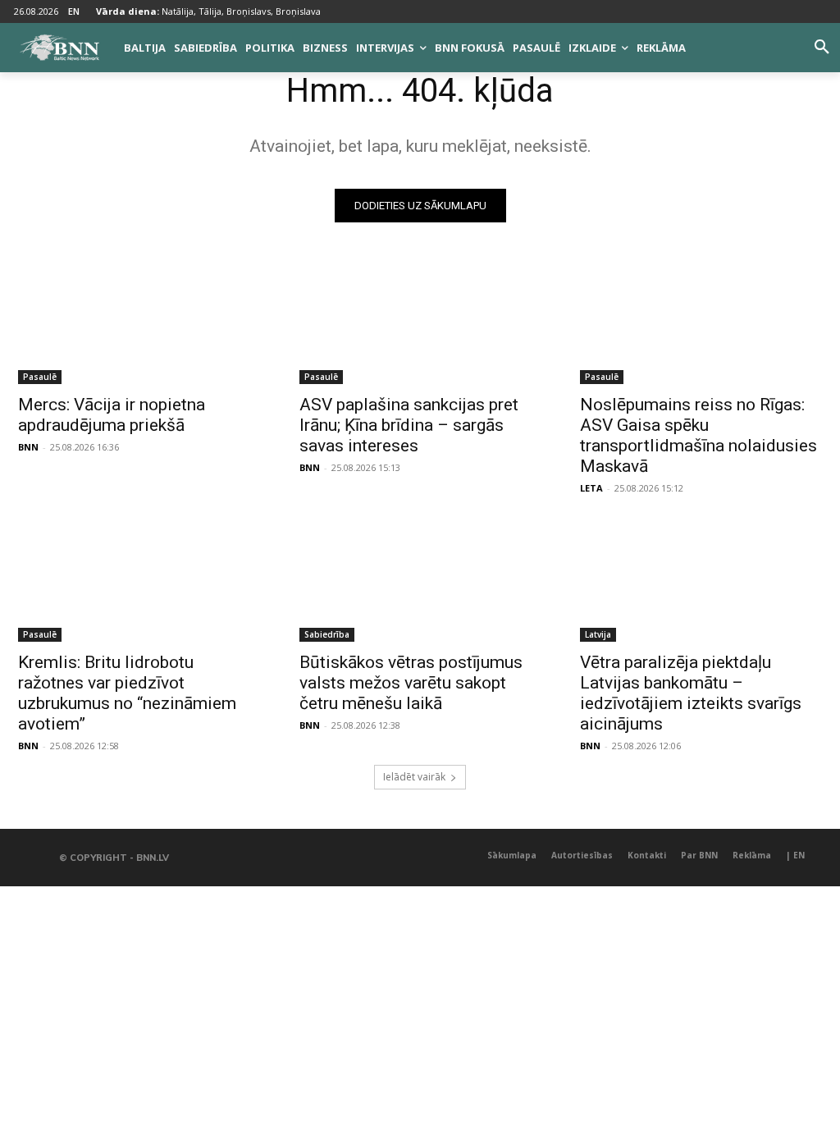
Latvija (598, 634)
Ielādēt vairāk (414, 777)
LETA (591, 488)
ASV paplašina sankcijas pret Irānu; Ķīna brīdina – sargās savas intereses (408, 425)
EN (74, 11)
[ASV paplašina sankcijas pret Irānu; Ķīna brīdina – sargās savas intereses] (420, 323)
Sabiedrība (326, 634)
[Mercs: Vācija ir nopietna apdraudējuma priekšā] (139, 323)
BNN (28, 447)
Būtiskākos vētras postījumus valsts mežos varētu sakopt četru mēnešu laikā (411, 682)
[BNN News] (59, 48)
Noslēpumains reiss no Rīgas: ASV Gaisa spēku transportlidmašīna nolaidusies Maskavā (698, 435)
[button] (822, 47)
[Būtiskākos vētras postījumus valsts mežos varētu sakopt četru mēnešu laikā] (420, 580)
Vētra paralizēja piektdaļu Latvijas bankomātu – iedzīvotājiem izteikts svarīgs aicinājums (690, 693)
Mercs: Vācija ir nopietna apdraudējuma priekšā (111, 415)
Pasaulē (40, 376)
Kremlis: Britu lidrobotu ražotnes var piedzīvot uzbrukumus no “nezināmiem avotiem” (127, 693)
